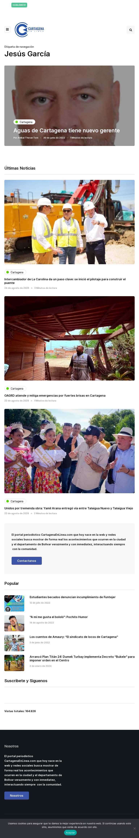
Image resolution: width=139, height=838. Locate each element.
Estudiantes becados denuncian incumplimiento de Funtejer (73, 597)
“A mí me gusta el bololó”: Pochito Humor (59, 617)
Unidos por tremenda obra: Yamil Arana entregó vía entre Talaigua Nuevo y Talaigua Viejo (68, 508)
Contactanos (26, 561)
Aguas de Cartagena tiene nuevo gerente (66, 130)
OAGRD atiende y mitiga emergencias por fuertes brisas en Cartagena (55, 395)
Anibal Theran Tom (28, 137)
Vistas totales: (14, 711)
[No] (134, 828)
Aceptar (70, 832)
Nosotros (16, 795)
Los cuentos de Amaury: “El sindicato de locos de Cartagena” (74, 637)
